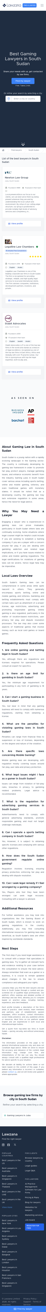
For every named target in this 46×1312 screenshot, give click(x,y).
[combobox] (26, 99)
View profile (17, 224)
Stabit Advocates (15, 323)
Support (27, 1302)
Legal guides (31, 1166)
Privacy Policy (29, 1299)
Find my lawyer (23, 81)
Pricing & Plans (32, 1198)
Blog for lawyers (32, 1202)
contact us (12, 1072)
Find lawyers (16, 150)
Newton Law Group (16, 177)
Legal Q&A (30, 1171)
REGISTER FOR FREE (33, 1227)
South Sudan (34, 150)
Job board (30, 1220)
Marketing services (34, 1215)
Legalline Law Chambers (19, 247)
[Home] (3, 150)
